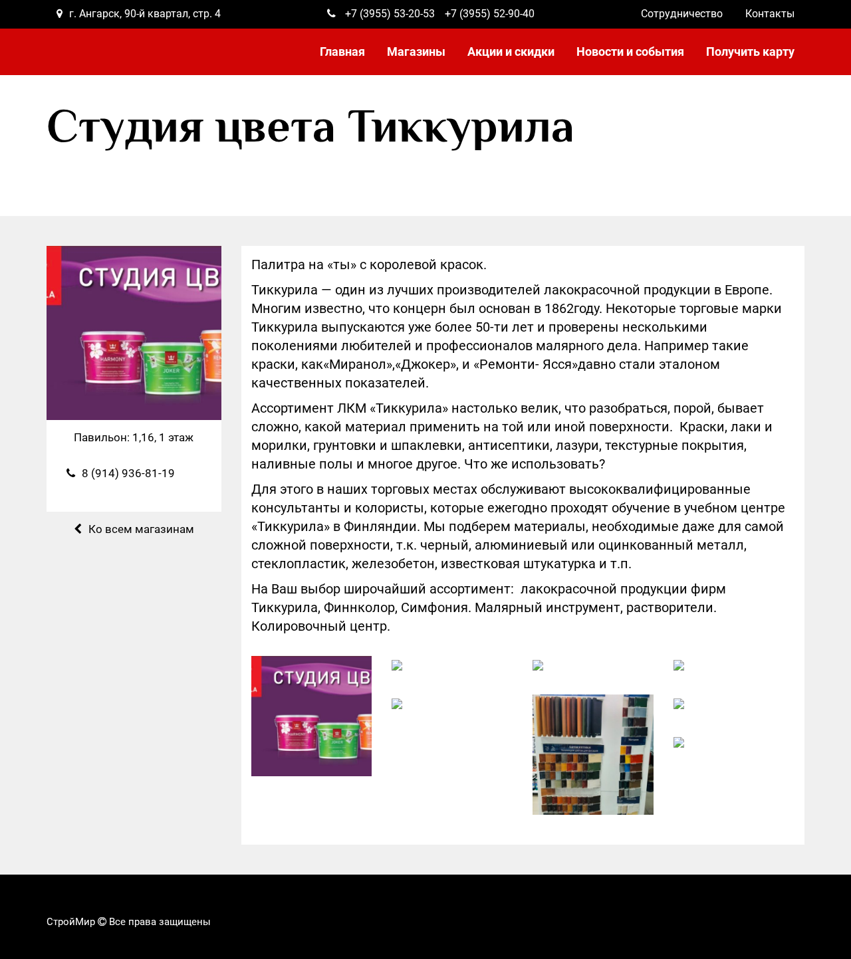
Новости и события (630, 51)
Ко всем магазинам (141, 529)
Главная (342, 51)
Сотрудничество (682, 13)
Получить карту (750, 51)
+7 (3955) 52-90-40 (490, 13)
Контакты (769, 13)
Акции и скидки (510, 51)
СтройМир (71, 922)
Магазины (416, 51)
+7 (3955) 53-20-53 (390, 13)
